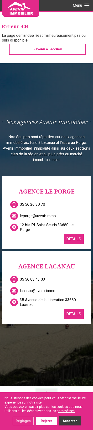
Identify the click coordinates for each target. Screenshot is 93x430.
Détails (73, 239)
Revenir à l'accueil (47, 49)
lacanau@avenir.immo (37, 290)
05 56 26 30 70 (32, 204)
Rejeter (46, 421)
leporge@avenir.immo (38, 216)
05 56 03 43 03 (32, 279)
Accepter (70, 421)
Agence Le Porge (47, 191)
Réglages (23, 421)
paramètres (66, 411)
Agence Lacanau (46, 266)
